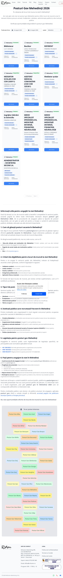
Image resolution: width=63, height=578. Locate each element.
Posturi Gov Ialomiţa (29, 478)
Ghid (19, 2)
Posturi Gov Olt (45, 495)
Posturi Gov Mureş (15, 495)
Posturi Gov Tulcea (46, 519)
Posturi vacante (40, 3)
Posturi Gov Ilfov (27, 484)
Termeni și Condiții (47, 553)
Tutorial (24, 2)
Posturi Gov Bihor (18, 426)
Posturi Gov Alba (14, 414)
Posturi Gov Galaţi (46, 461)
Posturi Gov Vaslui (29, 525)
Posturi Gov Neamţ (30, 495)
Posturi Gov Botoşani (21, 431)
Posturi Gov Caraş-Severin (29, 443)
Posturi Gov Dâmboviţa (28, 461)
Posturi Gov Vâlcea (38, 530)
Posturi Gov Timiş (31, 519)
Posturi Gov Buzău (46, 437)
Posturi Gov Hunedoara (45, 472)
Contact (53, 2)
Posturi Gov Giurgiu (29, 466)
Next (35, 196)
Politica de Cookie (47, 556)
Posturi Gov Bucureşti (29, 437)
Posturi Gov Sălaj (29, 513)
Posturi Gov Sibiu (30, 507)
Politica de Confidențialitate (50, 550)
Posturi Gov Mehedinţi (29, 490)
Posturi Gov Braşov (38, 431)
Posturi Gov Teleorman (14, 519)
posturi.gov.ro (14, 251)
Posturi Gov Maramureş (43, 484)
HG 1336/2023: (6, 347)
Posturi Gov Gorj (11, 472)
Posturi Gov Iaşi (13, 484)
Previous (29, 196)
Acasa (13, 2)
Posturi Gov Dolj (12, 461)
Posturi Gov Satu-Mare (13, 507)
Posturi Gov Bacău (29, 420)
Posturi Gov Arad (29, 414)
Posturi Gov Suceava (46, 507)
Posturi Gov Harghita (27, 472)
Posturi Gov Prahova (29, 501)
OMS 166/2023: (6, 350)
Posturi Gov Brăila (13, 437)
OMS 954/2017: (6, 352)
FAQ (30, 2)
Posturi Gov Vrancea (21, 530)
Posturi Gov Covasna (45, 449)
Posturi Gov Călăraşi (29, 455)
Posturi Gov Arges (44, 414)
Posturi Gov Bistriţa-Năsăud (37, 426)
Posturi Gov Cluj (12, 449)
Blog (35, 2)
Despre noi (47, 3)
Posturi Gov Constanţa (28, 449)
